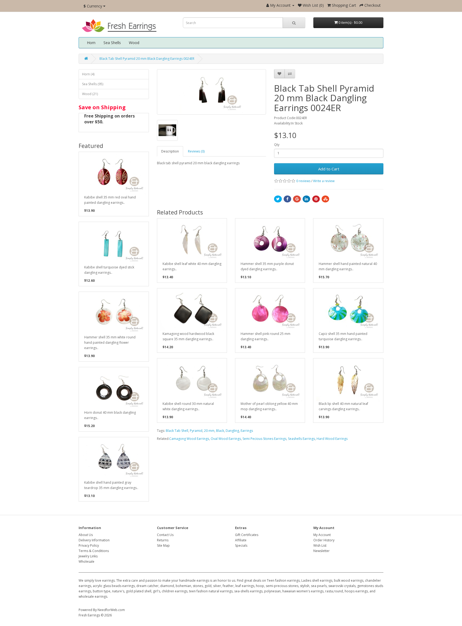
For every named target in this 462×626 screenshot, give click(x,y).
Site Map (163, 545)
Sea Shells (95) (92, 84)
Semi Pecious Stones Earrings (264, 438)
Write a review (323, 181)
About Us (86, 535)
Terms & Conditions (94, 551)
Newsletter (321, 551)
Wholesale (86, 561)
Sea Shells (112, 42)
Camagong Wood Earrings (189, 438)
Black (220, 430)
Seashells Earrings (301, 438)
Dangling (232, 430)
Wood (134, 42)
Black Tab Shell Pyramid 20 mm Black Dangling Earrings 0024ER (146, 58)
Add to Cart (328, 168)
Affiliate (241, 540)
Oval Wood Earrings (226, 438)
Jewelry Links (88, 556)
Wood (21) (90, 94)
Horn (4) (88, 74)
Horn (91, 42)
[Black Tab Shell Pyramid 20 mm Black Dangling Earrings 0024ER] (211, 92)
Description (170, 151)
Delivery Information (94, 540)
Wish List (319, 545)
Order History (323, 540)
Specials (241, 545)
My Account (322, 535)
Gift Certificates (246, 535)
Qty (276, 144)
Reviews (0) (196, 151)
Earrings (247, 430)
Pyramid (196, 430)
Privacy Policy (89, 545)
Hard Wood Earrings (332, 438)
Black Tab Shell (177, 430)
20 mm (209, 430)
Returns (162, 540)
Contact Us (165, 535)
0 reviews (303, 181)
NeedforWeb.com (111, 610)
